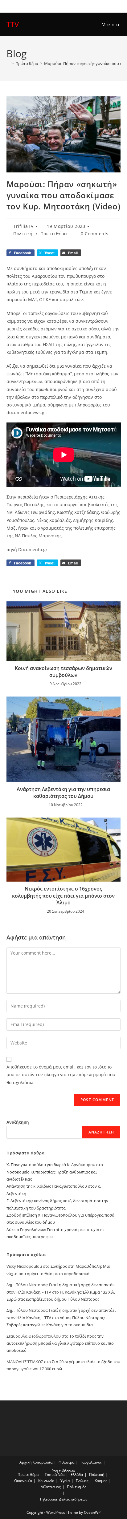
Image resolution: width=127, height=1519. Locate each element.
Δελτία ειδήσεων (73, 1499)
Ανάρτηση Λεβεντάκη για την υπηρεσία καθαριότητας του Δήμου (63, 792)
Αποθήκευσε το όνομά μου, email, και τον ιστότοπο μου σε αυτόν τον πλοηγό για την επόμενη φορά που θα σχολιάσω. (60, 1074)
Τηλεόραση (48, 1499)
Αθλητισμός (51, 1486)
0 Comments (95, 233)
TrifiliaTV (23, 226)
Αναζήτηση (17, 1122)
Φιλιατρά (66, 1462)
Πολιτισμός (76, 1486)
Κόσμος (101, 1480)
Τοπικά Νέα (54, 1474)
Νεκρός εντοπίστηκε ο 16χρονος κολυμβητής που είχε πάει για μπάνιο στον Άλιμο (63, 895)
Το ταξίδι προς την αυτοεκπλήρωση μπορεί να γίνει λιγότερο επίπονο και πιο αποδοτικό (60, 1343)
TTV (12, 24)
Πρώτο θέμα (53, 233)
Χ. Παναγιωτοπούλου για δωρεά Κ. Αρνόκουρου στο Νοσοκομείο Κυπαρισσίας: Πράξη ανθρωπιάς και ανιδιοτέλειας (54, 1172)
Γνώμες (82, 1480)
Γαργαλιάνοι (90, 1462)
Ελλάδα (77, 1474)
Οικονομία (23, 1480)
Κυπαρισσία (42, 1462)
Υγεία (65, 1480)
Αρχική (25, 1462)
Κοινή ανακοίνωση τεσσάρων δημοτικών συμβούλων (63, 671)
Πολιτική (23, 233)
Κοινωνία (46, 1480)
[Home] (8, 63)
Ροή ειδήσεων (63, 1470)
